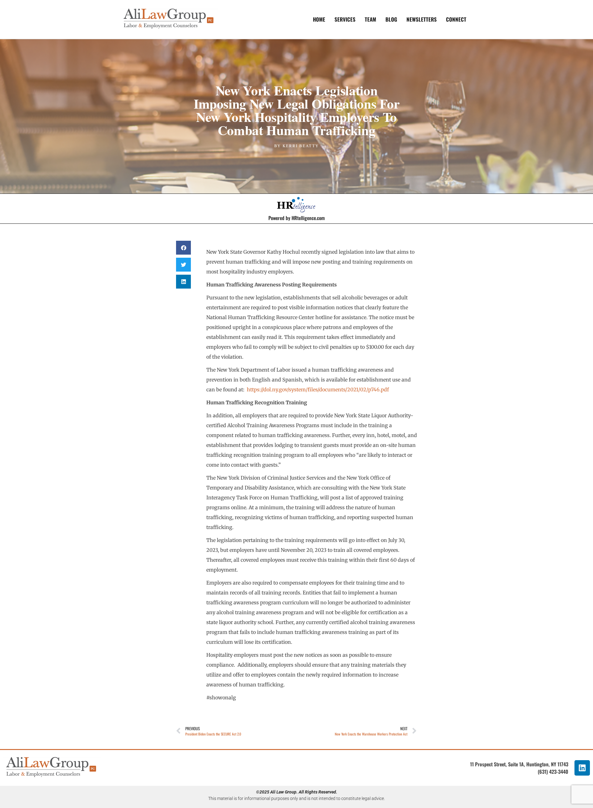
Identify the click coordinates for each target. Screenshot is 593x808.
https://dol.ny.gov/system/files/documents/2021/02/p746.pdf (318, 389)
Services (344, 19)
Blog (391, 19)
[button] (183, 248)
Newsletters (421, 19)
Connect (456, 19)
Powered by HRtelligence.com (296, 218)
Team (370, 19)
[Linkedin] (582, 768)
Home (319, 19)
